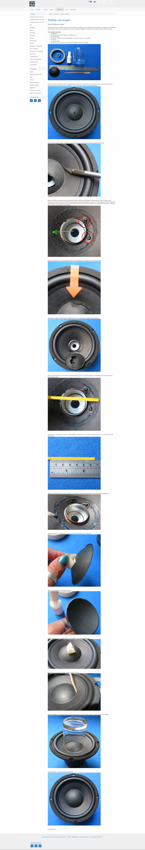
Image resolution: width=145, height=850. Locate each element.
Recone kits (32, 54)
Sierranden (32, 32)
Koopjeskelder (33, 64)
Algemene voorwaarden (35, 93)
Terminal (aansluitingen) (35, 59)
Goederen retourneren (35, 90)
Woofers (32, 38)
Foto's (31, 77)
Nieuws (31, 71)
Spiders (32, 30)
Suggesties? (33, 87)
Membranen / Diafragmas (36, 46)
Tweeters (32, 43)
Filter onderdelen (34, 48)
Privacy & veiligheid (34, 85)
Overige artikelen (34, 62)
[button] (95, 1)
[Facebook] (31, 100)
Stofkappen (32, 27)
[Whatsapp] (39, 100)
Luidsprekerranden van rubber (37, 19)
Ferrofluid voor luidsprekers (36, 51)
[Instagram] (35, 100)
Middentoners (33, 40)
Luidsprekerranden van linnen (37, 22)
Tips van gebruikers (34, 82)
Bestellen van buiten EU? (36, 74)
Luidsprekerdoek (34, 56)
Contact (32, 79)
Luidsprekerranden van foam (37, 17)
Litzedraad (32, 35)
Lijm (31, 25)
